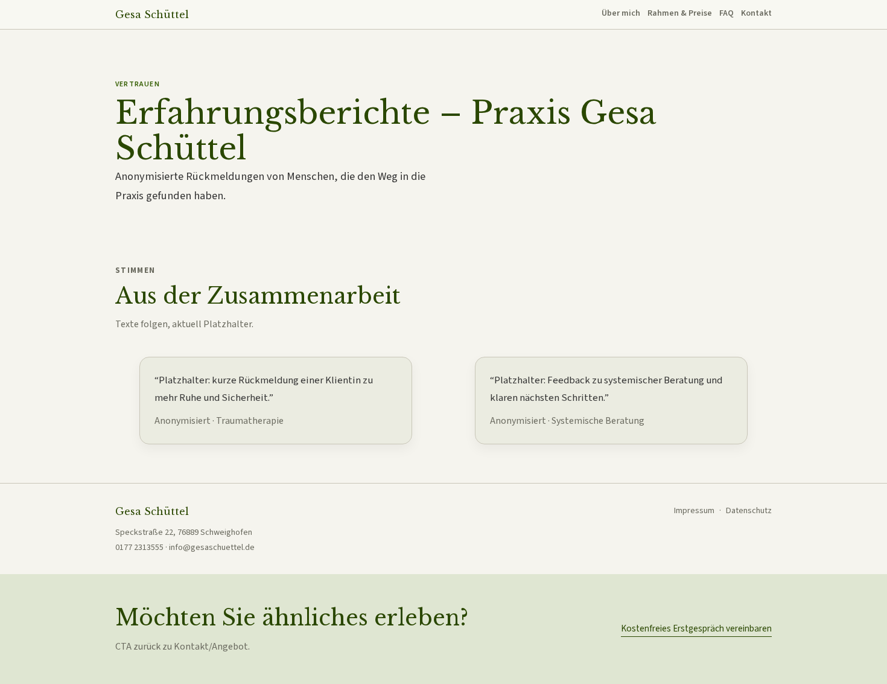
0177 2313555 (139, 547)
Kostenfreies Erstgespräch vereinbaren (696, 628)
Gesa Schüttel (152, 14)
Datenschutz (749, 510)
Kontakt (756, 13)
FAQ (726, 13)
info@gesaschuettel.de (212, 547)
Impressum (694, 510)
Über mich (621, 13)
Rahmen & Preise (679, 13)
